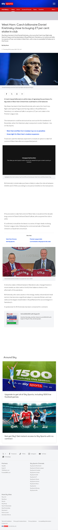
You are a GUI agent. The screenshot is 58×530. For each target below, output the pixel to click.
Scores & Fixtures (26, 9)
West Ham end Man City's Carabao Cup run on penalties (26, 131)
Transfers (41, 9)
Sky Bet (4, 465)
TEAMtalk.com (5, 470)
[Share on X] (11, 93)
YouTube (44, 453)
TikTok (23, 453)
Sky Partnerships (6, 508)
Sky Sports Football (35, 470)
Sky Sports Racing (34, 488)
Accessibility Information (45, 521)
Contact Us (4, 523)
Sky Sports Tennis (34, 479)
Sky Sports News (34, 483)
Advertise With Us (6, 514)
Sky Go (3, 501)
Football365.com (6, 472)
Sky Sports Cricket (34, 472)
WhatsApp (8, 456)
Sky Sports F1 (33, 477)
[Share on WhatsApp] (17, 93)
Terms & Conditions (6, 521)
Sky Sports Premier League (37, 468)
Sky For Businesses (6, 505)
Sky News (4, 499)
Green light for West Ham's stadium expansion (23, 134)
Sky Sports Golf (34, 474)
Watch (18, 9)
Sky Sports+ (33, 485)
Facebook (14, 453)
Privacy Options (32, 521)
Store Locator (5, 512)
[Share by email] (22, 93)
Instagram (33, 453)
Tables (35, 9)
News (13, 9)
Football (5, 9)
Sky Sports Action (34, 481)
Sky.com (4, 496)
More (53, 9)
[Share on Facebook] (6, 93)
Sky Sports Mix (34, 490)
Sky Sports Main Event (35, 465)
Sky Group (4, 503)
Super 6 (4, 468)
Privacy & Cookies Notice (20, 521)
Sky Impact (4, 510)
